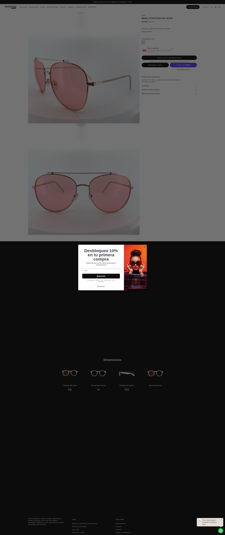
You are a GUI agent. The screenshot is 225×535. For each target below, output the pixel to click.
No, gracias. (101, 286)
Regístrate (101, 276)
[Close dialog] (144, 246)
